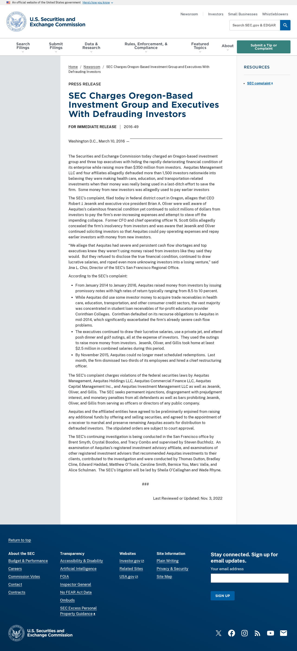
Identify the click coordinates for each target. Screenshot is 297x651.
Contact (15, 584)
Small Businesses (243, 14)
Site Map (164, 576)
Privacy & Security (172, 569)
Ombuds (67, 600)
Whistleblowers (275, 14)
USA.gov (126, 576)
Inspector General (75, 584)
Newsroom (189, 14)
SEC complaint (259, 83)
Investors (215, 14)
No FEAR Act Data (76, 592)
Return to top (19, 540)
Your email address (227, 569)
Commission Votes (24, 576)
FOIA (64, 576)
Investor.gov (129, 561)
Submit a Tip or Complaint (264, 46)
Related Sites (131, 569)
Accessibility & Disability (81, 561)
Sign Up (222, 596)
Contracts (16, 592)
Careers (15, 569)
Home (73, 67)
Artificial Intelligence (78, 569)
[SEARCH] (285, 25)
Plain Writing (168, 561)
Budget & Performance (28, 561)
